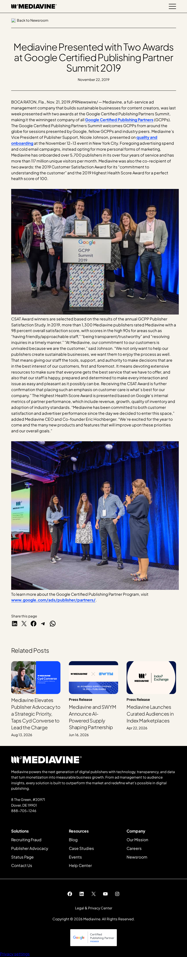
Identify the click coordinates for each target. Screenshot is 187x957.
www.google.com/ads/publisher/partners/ (53, 599)
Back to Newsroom (32, 20)
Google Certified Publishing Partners (119, 119)
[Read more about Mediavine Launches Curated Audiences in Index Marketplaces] (151, 699)
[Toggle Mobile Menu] (172, 6)
